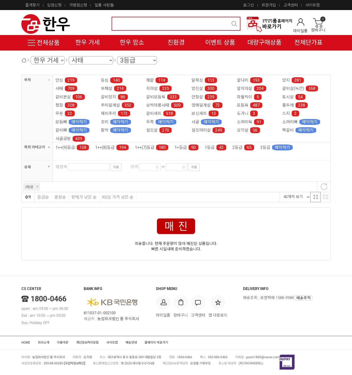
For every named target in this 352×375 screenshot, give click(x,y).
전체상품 (47, 42)
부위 (27, 80)
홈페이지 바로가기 (156, 342)
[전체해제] (324, 187)
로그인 (248, 5)
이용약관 (62, 342)
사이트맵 (312, 5)
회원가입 (269, 5)
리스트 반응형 (325, 197)
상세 (27, 167)
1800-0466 (48, 298)
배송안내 (131, 342)
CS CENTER (31, 289)
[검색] (234, 24)
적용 (116, 167)
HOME (25, 342)
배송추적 (303, 298)
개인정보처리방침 (87, 342)
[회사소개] (269, 24)
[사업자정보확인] (74, 363)
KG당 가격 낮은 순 (117, 197)
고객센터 (290, 5)
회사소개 (43, 342)
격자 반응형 (315, 197)
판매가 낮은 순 (84, 197)
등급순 (43, 197)
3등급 (29, 187)
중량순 (60, 197)
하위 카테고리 (34, 147)
